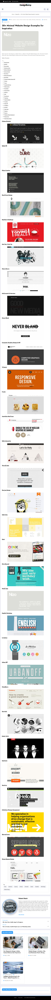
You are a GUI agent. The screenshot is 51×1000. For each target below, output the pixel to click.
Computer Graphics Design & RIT (10, 79)
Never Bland (6, 77)
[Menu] (2, 9)
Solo (8, 465)
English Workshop (7, 99)
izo (4, 588)
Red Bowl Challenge (7, 69)
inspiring (17, 19)
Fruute (6, 83)
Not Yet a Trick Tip (7, 71)
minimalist (24, 19)
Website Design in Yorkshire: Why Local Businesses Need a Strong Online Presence (37, 951)
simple (27, 19)
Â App (6, 588)
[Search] (44, 9)
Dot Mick (6, 107)
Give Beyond (7, 96)
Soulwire (6, 113)
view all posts (21, 914)
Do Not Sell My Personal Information (29, 997)
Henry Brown (6, 73)
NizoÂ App (6, 98)
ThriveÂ (4, 465)
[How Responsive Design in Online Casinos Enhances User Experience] (13, 942)
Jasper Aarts (6, 109)
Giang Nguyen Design (8, 118)
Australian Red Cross (8, 84)
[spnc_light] (47, 9)
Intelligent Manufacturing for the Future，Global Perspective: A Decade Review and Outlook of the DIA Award (12, 977)
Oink (5, 94)
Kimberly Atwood (8, 949)
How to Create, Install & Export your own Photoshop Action (17, 926)
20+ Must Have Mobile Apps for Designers (13, 922)
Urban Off (6, 103)
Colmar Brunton (6, 62)
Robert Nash (45, 19)
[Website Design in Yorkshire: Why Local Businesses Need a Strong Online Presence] (38, 942)
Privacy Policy (20, 997)
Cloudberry (6, 105)
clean (11, 19)
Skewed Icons (7, 116)
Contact (15, 997)
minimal (21, 19)
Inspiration (14, 19)
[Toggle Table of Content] (3, 61)
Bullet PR (5, 64)
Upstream (6, 111)
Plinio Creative (6, 66)
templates (30, 19)
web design (34, 19)
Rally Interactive (7, 86)
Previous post (5, 920)
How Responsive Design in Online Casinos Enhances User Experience (12, 951)
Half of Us (6, 92)
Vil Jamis (5, 81)
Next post (4, 924)
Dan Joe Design (7, 90)
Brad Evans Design (7, 68)
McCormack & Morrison (8, 75)
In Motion (6, 101)
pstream (5, 761)
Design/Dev (4, 19)
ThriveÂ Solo (6, 88)
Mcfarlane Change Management (10, 114)
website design (38, 19)
